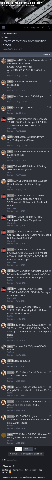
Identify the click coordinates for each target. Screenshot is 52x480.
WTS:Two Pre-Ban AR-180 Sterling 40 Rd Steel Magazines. (24, 218)
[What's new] (43, 27)
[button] (13, 465)
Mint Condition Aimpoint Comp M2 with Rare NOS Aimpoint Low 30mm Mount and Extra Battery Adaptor (28, 274)
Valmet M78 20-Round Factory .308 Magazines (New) (27, 168)
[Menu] (4, 27)
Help (40, 470)
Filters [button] (45, 54)
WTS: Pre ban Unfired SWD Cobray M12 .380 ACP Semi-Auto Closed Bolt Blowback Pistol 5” (29, 235)
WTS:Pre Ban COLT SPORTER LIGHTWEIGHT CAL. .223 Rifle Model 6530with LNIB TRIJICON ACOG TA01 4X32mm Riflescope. (27, 254)
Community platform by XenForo (24, 478)
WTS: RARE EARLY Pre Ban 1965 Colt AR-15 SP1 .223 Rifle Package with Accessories (28, 292)
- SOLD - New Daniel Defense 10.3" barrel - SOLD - (26, 373)
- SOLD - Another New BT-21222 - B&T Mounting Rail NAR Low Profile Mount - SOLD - (27, 310)
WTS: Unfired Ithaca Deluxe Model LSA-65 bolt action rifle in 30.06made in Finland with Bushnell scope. (27, 200)
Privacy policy (30, 470)
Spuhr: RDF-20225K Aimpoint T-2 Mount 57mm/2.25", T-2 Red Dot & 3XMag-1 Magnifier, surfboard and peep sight (29, 329)
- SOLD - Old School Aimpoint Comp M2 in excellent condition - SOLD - (29, 388)
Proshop (8, 466)
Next (26, 448)
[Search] (48, 27)
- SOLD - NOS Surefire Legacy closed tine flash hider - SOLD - (26, 403)
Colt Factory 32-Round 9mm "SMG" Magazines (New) (25, 138)
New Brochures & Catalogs (28, 96)
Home (4, 472)
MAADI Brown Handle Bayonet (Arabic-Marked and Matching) (27, 182)
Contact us (6, 470)
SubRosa (10, 352)
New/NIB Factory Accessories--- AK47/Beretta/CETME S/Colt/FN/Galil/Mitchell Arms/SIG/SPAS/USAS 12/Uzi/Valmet (27, 65)
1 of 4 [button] (18, 448)
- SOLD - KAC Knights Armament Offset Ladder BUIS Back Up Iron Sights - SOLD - (28, 419)
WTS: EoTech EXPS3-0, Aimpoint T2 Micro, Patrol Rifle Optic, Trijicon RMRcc (29, 436)
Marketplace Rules (23, 107)
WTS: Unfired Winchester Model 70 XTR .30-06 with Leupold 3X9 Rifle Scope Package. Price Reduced (27, 122)
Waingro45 (11, 128)
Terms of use (18, 470)
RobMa (10, 280)
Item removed (22, 360)
